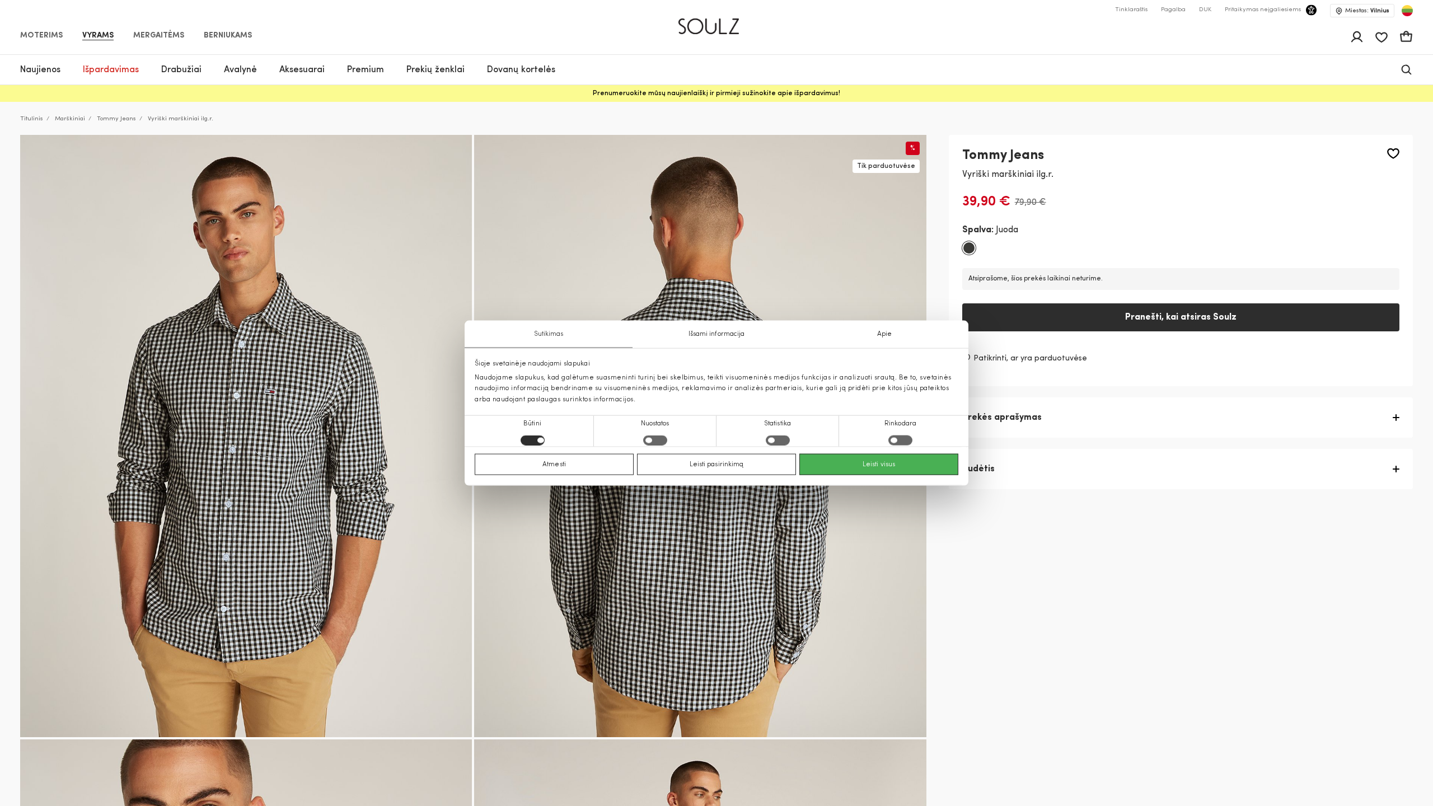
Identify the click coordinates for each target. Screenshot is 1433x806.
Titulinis (31, 119)
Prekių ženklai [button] (435, 69)
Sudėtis (978, 469)
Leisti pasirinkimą (717, 464)
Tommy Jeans (116, 119)
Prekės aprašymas (1002, 417)
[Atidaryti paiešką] (1406, 70)
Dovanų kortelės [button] (521, 69)
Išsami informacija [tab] (717, 334)
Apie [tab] (884, 334)
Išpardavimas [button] (111, 69)
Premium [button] (365, 69)
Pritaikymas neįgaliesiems (1263, 10)
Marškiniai (70, 119)
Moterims (41, 36)
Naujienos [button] (40, 69)
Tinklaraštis (1131, 10)
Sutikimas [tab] (549, 334)
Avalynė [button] (240, 69)
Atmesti (554, 464)
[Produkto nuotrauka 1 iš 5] (246, 436)
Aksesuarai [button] (302, 69)
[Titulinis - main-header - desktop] (716, 21)
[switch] (655, 440)
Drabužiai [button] (181, 69)
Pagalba (1173, 10)
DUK (1205, 10)
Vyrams (98, 36)
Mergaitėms (158, 36)
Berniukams (228, 36)
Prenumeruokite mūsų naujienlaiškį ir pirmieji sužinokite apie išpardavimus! (716, 93)
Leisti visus (879, 464)
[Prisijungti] (1357, 37)
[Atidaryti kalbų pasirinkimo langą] (1407, 10)
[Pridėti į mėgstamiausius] (1393, 153)
